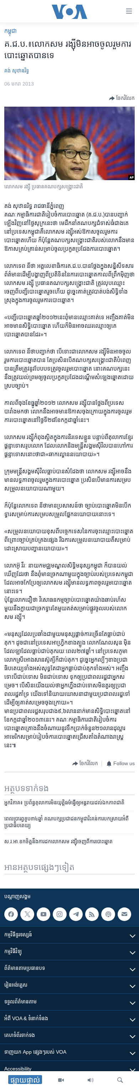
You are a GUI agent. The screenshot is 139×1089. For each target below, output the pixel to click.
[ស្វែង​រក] (120, 1080)
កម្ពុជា (10, 31)
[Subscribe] (124, 914)
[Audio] (90, 1080)
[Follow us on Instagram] (59, 914)
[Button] (122, 98)
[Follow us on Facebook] (11, 914)
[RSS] (92, 914)
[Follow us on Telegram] (76, 914)
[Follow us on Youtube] (43, 914)
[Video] (61, 1080)
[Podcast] (108, 914)
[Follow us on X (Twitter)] (27, 914)
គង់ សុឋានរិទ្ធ (16, 70)
